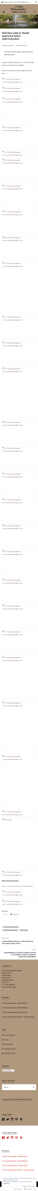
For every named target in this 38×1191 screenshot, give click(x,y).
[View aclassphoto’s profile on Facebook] (4, 1119)
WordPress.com (9, 1053)
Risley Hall (24, 930)
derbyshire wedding (10, 930)
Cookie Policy (6, 1183)
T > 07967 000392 (8, 985)
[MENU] (4, 12)
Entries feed (8, 1044)
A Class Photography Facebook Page (14, 1012)
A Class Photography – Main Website (14, 1003)
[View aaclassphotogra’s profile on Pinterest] (17, 1119)
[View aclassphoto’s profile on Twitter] (8, 1119)
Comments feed (9, 1049)
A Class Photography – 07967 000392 (19, 9)
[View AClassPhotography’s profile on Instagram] (12, 1119)
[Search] (33, 12)
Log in (6, 1040)
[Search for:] (19, 1087)
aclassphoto (22, 45)
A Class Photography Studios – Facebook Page (18, 1017)
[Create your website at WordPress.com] (19, 2)
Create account (9, 1035)
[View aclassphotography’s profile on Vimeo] (21, 1119)
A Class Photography (10, 927)
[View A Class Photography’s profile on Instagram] (12, 1137)
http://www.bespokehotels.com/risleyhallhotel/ (17, 886)
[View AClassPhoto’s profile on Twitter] (8, 1137)
